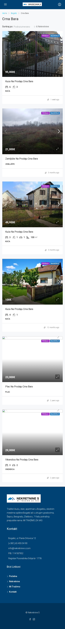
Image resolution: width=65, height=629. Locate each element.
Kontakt (12, 592)
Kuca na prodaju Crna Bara (19, 81)
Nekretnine (14, 581)
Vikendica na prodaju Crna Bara (21, 459)
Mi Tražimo (14, 586)
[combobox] (24, 26)
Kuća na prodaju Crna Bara (19, 231)
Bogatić (14, 13)
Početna (13, 576)
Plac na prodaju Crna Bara (19, 386)
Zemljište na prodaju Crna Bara (21, 158)
